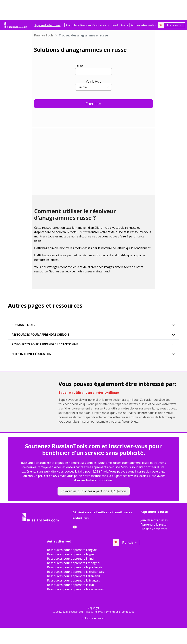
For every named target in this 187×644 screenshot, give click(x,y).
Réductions (120, 25)
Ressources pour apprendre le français (73, 580)
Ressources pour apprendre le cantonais (45, 344)
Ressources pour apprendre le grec (71, 554)
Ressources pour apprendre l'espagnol (73, 563)
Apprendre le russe (154, 524)
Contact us (127, 611)
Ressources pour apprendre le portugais (74, 567)
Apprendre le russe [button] (47, 25)
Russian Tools (43, 35)
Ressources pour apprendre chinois (40, 335)
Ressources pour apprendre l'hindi (70, 559)
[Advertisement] (93, 11)
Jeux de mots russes (154, 520)
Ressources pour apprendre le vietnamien (75, 589)
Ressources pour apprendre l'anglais (72, 550)
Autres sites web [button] (142, 25)
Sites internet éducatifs (31, 354)
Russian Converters (154, 529)
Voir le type (93, 81)
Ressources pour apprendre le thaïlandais (75, 572)
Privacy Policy (93, 611)
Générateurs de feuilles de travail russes (102, 512)
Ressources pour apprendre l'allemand (73, 576)
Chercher (93, 103)
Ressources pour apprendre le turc (70, 585)
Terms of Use (112, 611)
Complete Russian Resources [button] (86, 25)
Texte (79, 66)
